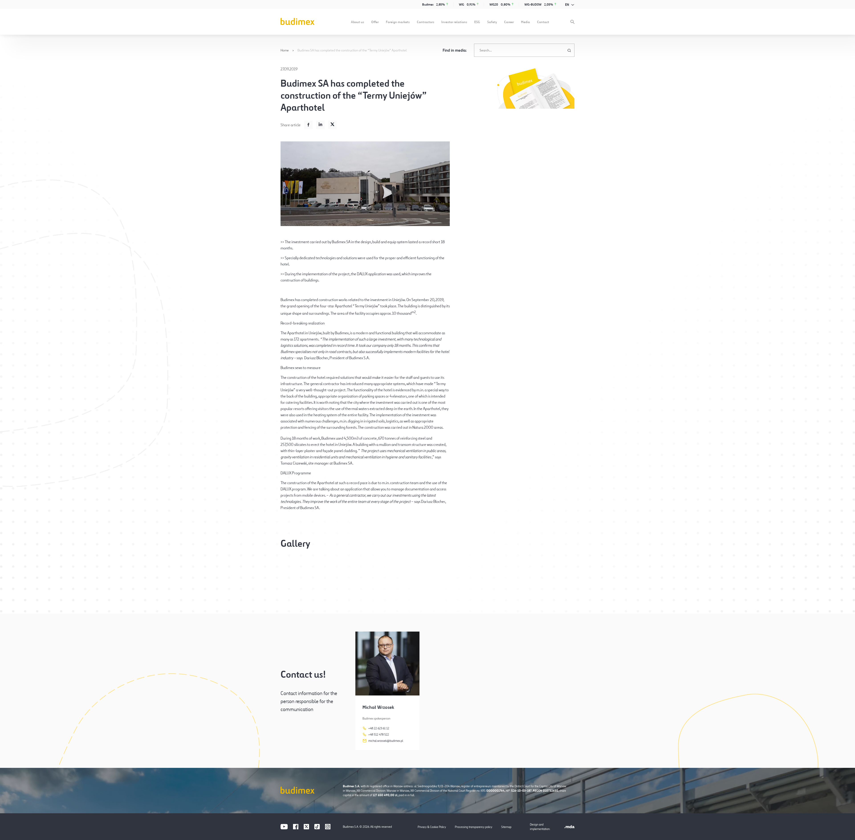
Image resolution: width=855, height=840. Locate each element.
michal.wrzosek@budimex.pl (385, 741)
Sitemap (506, 827)
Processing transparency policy (473, 827)
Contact (543, 22)
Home (285, 50)
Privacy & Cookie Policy (432, 827)
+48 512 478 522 (378, 734)
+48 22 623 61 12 (378, 728)
